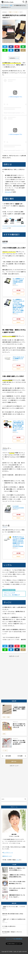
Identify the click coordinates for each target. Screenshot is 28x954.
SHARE (11, 46)
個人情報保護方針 (18, 938)
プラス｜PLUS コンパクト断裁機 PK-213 (18, 357)
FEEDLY (23, 46)
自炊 (21, 12)
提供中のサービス (7, 856)
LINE (5, 50)
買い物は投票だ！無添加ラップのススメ (12, 932)
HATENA (11, 50)
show (17, 58)
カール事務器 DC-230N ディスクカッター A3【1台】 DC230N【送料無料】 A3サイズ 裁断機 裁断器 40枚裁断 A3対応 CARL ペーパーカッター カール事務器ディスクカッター (18, 306)
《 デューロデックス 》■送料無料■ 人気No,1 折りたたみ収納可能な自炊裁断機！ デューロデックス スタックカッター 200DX (18, 425)
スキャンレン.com (8, 593)
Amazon (18, 293)
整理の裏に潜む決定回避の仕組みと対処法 (12, 913)
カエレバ (17, 313)
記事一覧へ (14, 761)
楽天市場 (18, 290)
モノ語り (16, 12)
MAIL (17, 50)
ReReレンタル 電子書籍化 (11, 595)
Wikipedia (8, 192)
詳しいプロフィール (8, 852)
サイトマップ (9, 938)
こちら (17, 860)
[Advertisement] (14, 667)
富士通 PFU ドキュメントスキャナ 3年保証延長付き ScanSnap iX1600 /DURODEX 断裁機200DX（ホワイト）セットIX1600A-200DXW (18, 541)
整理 (10, 12)
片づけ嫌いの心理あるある (8, 926)
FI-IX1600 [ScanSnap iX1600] (18, 507)
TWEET (5, 46)
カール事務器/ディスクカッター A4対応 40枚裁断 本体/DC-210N (18, 281)
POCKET (17, 46)
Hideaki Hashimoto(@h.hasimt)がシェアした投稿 (16, 112)
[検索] (25, 799)
